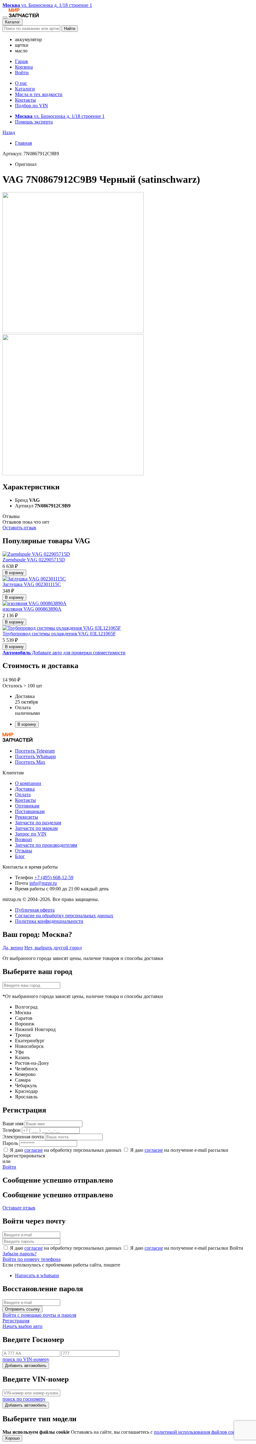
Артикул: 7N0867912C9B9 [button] (30, 153)
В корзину (14, 572)
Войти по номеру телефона (31, 1259)
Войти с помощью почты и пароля (39, 1315)
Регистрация (15, 1320)
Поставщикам (30, 811)
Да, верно (12, 947)
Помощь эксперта (34, 121)
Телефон (11, 1130)
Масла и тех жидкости (38, 94)
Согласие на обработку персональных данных (64, 915)
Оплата (23, 794)
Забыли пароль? (19, 1253)
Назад (8, 132)
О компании (28, 783)
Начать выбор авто (22, 1326)
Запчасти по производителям (46, 845)
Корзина (24, 67)
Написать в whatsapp (37, 1275)
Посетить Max (30, 762)
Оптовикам (27, 805)
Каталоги (25, 88)
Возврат (23, 839)
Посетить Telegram (35, 750)
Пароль (10, 1143)
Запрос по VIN (31, 833)
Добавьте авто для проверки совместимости (64, 652)
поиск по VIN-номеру (25, 1359)
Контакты (25, 100)
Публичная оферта (35, 910)
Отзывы (23, 850)
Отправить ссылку (22, 1309)
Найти (69, 28)
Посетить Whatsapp (35, 756)
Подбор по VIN (31, 105)
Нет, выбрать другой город (53, 947)
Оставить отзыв (19, 527)
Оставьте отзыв (18, 1207)
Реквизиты (26, 817)
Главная (23, 143)
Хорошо (12, 1438)
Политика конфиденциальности (49, 921)
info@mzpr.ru (43, 883)
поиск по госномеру (24, 1399)
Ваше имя (12, 1123)
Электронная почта (23, 1136)
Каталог (12, 22)
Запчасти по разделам (38, 822)
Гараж (21, 61)
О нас (21, 83)
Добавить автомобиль (26, 1365)
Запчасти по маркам (36, 828)
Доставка (25, 789)
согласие (33, 1150)
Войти (22, 72)
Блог (20, 856)
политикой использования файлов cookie (197, 1432)
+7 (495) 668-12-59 (53, 877)
